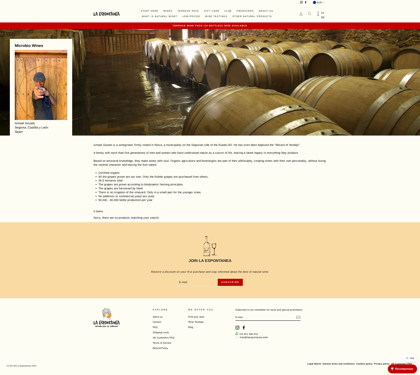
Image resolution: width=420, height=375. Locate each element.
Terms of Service (162, 343)
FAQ (155, 327)
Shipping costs (161, 332)
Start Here (149, 11)
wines (168, 11)
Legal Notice (314, 364)
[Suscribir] (298, 317)
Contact (157, 322)
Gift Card (211, 11)
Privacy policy (381, 364)
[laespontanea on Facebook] (244, 328)
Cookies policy (364, 364)
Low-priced (191, 16)
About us (266, 11)
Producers (245, 11)
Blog (190, 327)
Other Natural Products (252, 16)
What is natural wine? (160, 16)
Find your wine (196, 317)
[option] (322, 13)
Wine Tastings (216, 16)
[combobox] (322, 17)
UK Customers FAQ (164, 337)
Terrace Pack (188, 11)
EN (322, 17)
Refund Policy (160, 348)
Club (228, 11)
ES (322, 13)
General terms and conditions (339, 364)
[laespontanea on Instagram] (237, 328)
